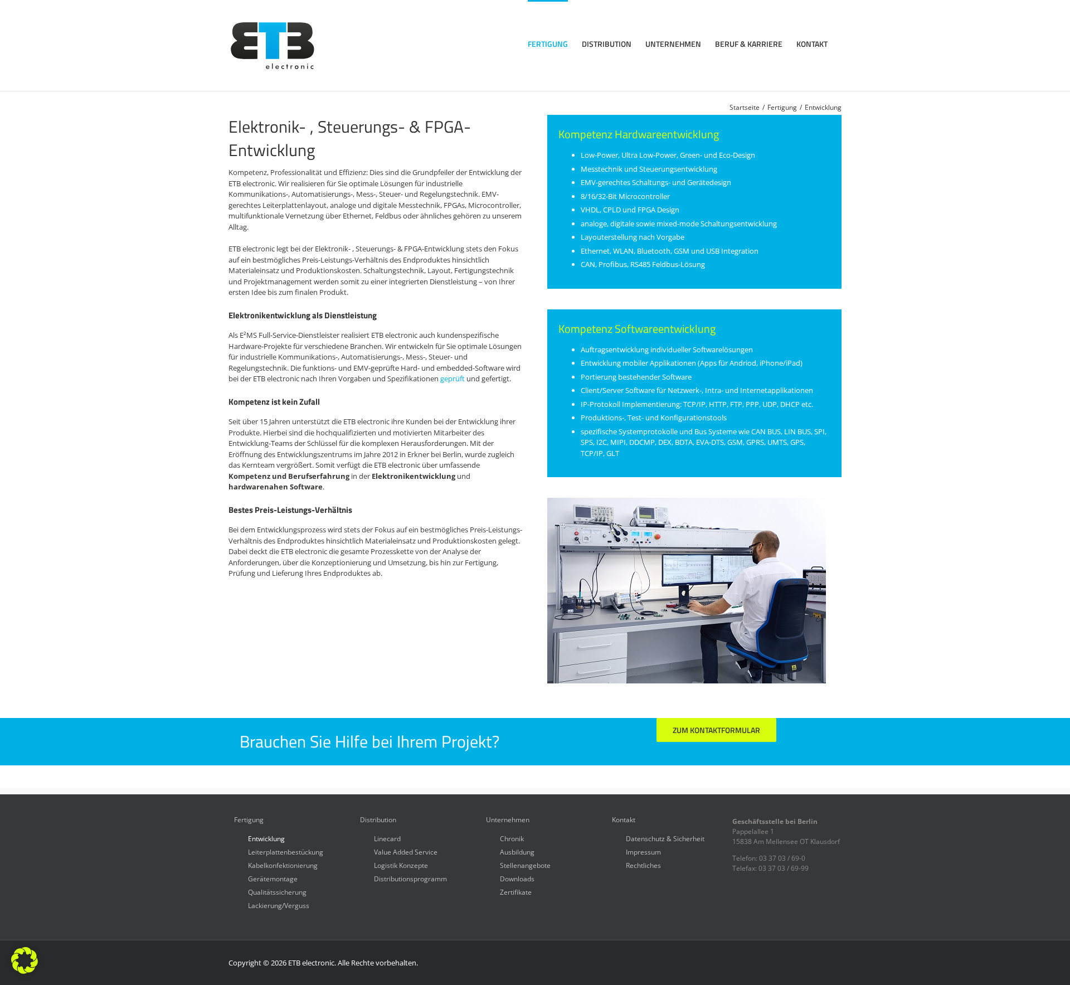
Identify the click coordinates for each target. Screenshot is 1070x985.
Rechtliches (643, 865)
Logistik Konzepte (401, 865)
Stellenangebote (525, 865)
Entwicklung (266, 838)
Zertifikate (516, 891)
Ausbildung (517, 851)
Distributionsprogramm (410, 878)
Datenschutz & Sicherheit (665, 838)
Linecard (387, 838)
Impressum (643, 851)
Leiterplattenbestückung (285, 851)
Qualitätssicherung (277, 891)
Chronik (512, 838)
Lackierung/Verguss (278, 905)
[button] (24, 960)
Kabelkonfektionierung (283, 865)
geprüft (452, 378)
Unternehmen (507, 820)
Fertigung (249, 820)
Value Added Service (405, 851)
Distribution (378, 820)
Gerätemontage (273, 878)
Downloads (517, 878)
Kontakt (623, 820)
